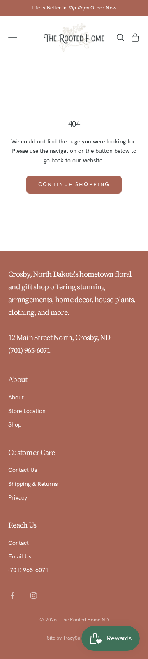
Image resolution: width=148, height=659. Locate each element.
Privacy (17, 497)
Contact (18, 542)
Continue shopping (74, 184)
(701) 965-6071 (29, 350)
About (16, 397)
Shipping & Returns (33, 484)
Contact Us (22, 470)
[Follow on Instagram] (34, 595)
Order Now (103, 8)
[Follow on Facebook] (12, 595)
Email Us (19, 556)
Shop (14, 424)
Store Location (27, 411)
